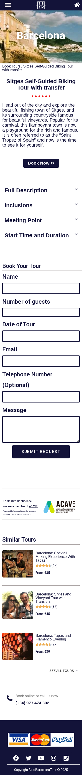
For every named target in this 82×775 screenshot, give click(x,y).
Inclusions (19, 205)
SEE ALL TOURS (61, 670)
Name (10, 276)
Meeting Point (23, 220)
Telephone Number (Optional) (27, 379)
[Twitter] (28, 758)
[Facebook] (16, 758)
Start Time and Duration (37, 235)
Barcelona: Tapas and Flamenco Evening (53, 637)
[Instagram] (53, 758)
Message (14, 410)
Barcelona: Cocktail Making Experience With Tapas (55, 556)
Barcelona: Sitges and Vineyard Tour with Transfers (53, 597)
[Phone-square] (66, 758)
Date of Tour (18, 324)
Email (9, 349)
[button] (41, 190)
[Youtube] (41, 758)
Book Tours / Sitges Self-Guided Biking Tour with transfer (37, 68)
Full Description (26, 190)
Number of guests (26, 301)
